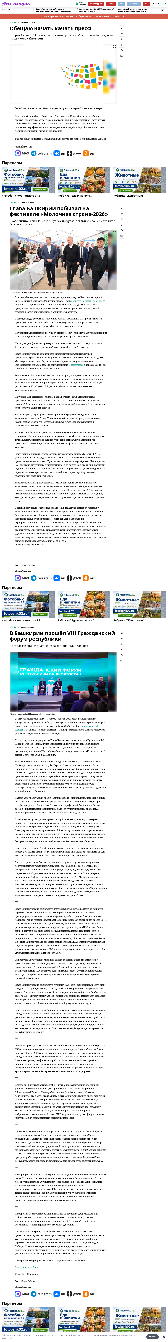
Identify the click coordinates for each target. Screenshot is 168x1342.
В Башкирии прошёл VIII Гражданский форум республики (95, 10)
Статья (6, 9)
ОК (146, 3)
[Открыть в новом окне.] (22, 153)
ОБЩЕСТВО (15, 22)
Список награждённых (27, 1267)
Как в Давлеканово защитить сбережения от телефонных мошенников (84, 16)
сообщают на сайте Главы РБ (86, 300)
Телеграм (133, 3)
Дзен (111, 3)
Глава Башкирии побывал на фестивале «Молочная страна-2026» (53, 10)
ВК (121, 3)
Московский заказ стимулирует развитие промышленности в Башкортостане (133, 10)
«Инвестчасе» (76, 364)
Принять (152, 1336)
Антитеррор (96, 3)
